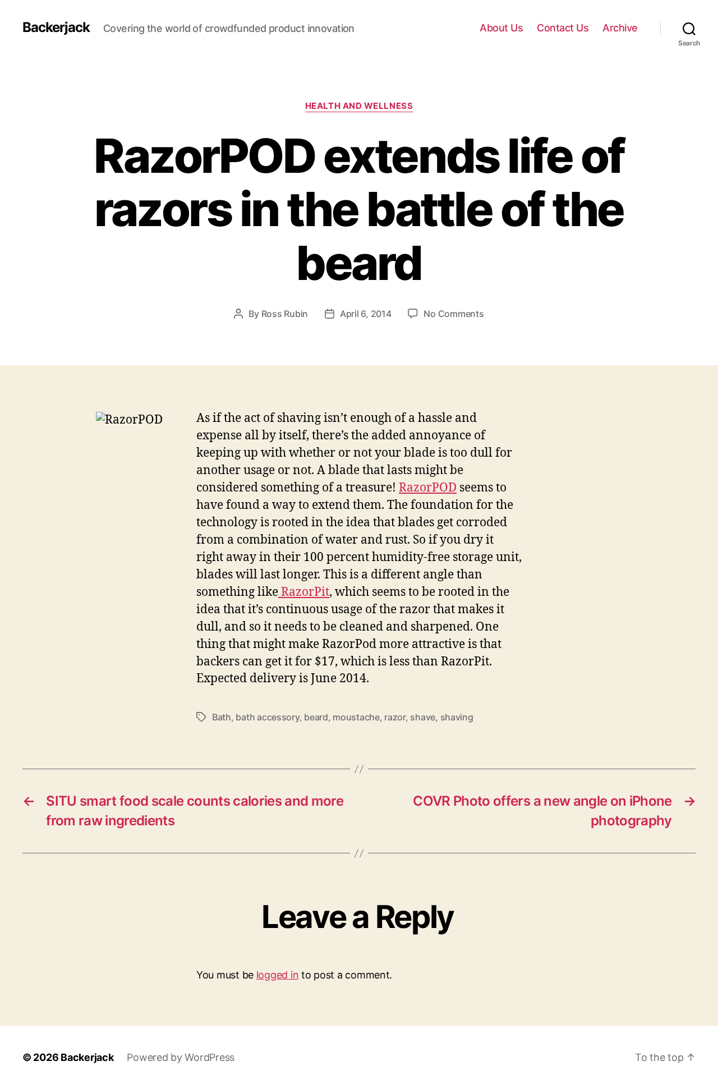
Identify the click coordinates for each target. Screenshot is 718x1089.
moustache (356, 717)
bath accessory (267, 717)
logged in (277, 975)
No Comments (454, 313)
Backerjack (56, 27)
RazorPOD (428, 487)
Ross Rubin (284, 313)
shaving (456, 717)
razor (395, 717)
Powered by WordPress (180, 1057)
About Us (501, 28)
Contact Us (562, 28)
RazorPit (303, 592)
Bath (221, 717)
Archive (620, 28)
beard (316, 717)
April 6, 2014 (366, 313)
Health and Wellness (359, 106)
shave (422, 717)
